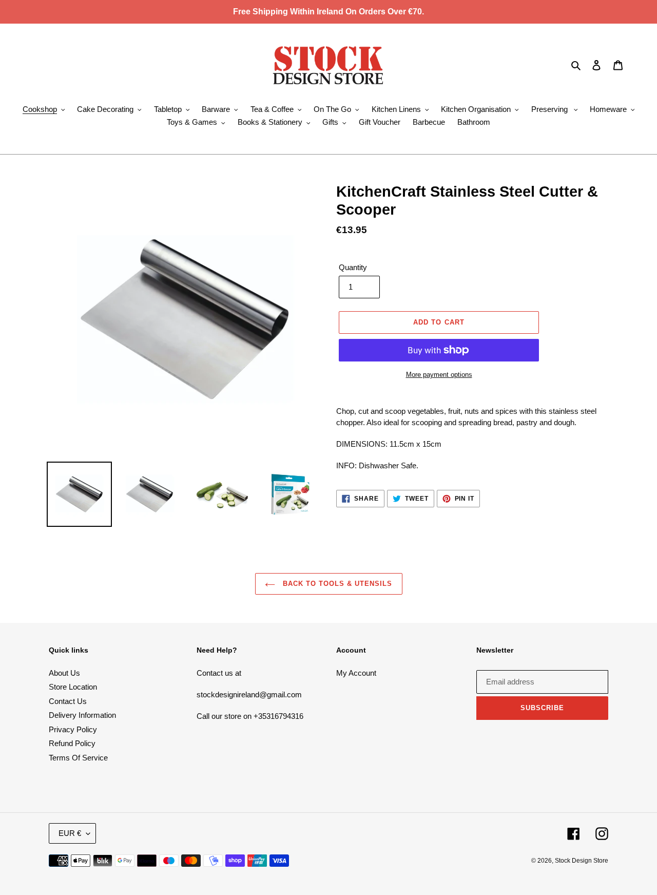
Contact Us (68, 701)
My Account (356, 673)
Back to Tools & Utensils (336, 583)
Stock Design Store (581, 860)
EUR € (70, 833)
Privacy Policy (73, 729)
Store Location (73, 686)
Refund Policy (72, 743)
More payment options (439, 374)
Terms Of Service (78, 757)
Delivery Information (82, 715)
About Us (64, 673)
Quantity (353, 267)
